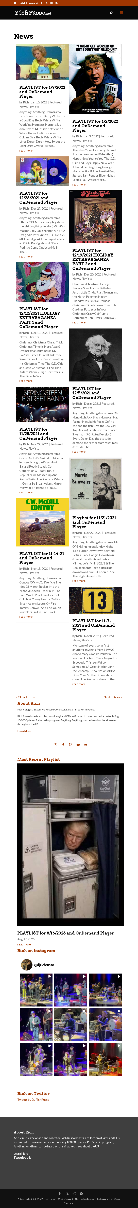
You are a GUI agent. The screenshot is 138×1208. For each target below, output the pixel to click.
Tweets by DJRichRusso (33, 1099)
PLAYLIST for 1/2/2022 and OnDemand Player (95, 126)
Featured (55, 102)
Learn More (24, 731)
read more (25, 150)
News (23, 106)
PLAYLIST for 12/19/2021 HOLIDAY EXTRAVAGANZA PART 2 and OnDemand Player (92, 259)
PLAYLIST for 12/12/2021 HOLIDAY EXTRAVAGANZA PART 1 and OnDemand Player (39, 317)
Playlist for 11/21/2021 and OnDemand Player (94, 522)
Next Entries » (113, 697)
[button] (36, 990)
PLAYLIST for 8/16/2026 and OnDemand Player (65, 933)
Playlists (33, 106)
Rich (26, 102)
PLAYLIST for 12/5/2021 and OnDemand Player (91, 393)
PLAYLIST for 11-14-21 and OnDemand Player (41, 558)
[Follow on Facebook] (63, 745)
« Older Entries (26, 697)
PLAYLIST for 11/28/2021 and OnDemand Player (38, 434)
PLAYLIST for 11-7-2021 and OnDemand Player (93, 625)
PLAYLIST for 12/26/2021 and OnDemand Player (38, 198)
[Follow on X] (56, 745)
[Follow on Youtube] (78, 745)
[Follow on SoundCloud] (85, 745)
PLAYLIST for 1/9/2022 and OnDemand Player (42, 92)
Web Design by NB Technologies (76, 1198)
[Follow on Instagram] (71, 745)
